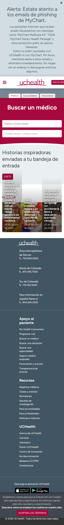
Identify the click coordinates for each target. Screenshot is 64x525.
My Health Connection (31, 329)
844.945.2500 (30, 302)
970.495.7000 (30, 271)
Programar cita (27, 333)
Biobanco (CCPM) (29, 460)
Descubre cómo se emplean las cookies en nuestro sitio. (32, 507)
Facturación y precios (31, 363)
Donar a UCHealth (29, 447)
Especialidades (30, 96)
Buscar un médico (29, 338)
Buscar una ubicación (30, 343)
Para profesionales (29, 413)
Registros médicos (29, 387)
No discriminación (29, 456)
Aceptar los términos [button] (32, 513)
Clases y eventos (28, 391)
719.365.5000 (29, 285)
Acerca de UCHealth (30, 433)
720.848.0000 (30, 258)
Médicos (15, 96)
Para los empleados (29, 408)
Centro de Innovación (30, 451)
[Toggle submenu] (4, 82)
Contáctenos (26, 465)
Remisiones (25, 396)
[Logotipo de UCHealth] (28, 242)
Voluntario (24, 442)
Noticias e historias (29, 418)
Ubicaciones (47, 96)
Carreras (24, 437)
